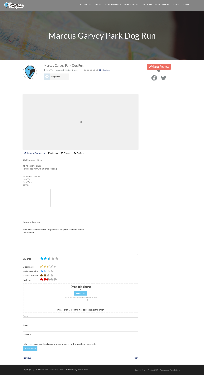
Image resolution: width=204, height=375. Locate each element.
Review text (28, 232)
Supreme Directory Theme (52, 369)
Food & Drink (162, 4)
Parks (98, 4)
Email (26, 325)
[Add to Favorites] (159, 71)
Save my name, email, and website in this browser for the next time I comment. (60, 344)
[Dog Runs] (47, 76)
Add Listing (140, 370)
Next (136, 358)
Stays (176, 4)
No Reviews (104, 70)
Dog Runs (147, 4)
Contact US (153, 370)
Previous (27, 358)
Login (186, 4)
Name (26, 316)
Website (27, 334)
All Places (85, 4)
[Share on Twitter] (163, 78)
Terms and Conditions (170, 370)
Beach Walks (131, 4)
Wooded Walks (113, 4)
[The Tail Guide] (14, 9)
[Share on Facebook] (154, 78)
